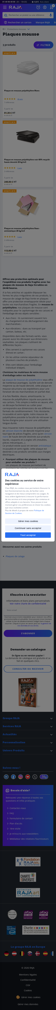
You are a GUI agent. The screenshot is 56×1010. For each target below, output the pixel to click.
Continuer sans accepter (28, 528)
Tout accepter (28, 535)
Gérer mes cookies (28, 521)
